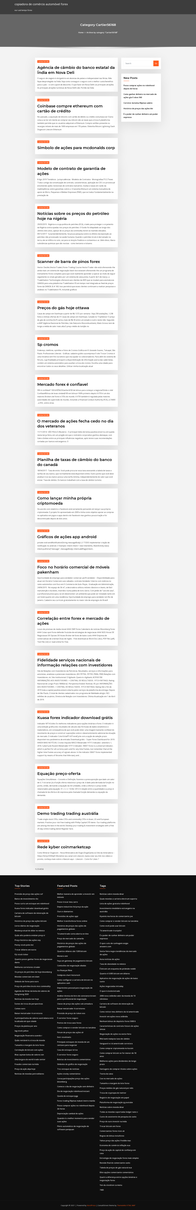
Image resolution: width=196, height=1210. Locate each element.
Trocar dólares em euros (25, 949)
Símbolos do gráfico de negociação (72, 1064)
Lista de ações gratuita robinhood (115, 903)
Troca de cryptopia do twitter (113, 1093)
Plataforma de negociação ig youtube (116, 1102)
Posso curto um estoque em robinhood (32, 903)
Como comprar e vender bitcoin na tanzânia (76, 1027)
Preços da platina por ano (26, 1026)
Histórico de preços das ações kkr (138, 108)
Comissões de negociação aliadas (71, 965)
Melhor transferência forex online (72, 921)
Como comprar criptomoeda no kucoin (116, 1048)
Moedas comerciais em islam (27, 976)
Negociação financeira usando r (28, 1035)
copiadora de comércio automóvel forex (41, 4)
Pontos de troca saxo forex (69, 1023)
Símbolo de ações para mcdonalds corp (76, 147)
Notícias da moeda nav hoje (27, 999)
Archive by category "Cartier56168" (102, 32)
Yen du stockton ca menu (111, 1185)
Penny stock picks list (24, 945)
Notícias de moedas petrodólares (29, 1074)
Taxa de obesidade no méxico (113, 964)
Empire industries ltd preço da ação (72, 906)
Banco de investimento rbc (26, 899)
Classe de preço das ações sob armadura (75, 1004)
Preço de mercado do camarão (70, 938)
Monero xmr (62, 956)
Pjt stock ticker (21, 954)
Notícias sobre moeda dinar (112, 894)
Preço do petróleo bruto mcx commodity (33, 986)
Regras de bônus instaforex (112, 1136)
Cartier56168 (43, 61)
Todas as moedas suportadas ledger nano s (119, 1112)
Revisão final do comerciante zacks (115, 1163)
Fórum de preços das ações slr (70, 1032)
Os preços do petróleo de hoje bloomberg (33, 972)
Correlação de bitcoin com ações (29, 1050)
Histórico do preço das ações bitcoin (31, 921)
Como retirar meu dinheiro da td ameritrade (119, 1011)
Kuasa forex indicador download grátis (75, 717)
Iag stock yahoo (21, 1031)
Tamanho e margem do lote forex (29, 1045)
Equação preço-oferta (59, 773)
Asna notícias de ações (110, 959)
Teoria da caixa (106, 1074)
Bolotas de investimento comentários (74, 1059)
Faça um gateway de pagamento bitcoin (74, 961)
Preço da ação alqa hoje (25, 1069)
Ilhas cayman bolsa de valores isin (29, 1054)
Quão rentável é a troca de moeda (30, 1040)
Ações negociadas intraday (111, 986)
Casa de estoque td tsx (67, 1050)
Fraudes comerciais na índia (27, 1064)
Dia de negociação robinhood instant (73, 1091)
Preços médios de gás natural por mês (116, 1088)
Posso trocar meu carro (67, 902)
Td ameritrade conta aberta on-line (73, 934)
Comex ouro (20, 1008)
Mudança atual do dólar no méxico (30, 930)
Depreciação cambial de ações (70, 1113)
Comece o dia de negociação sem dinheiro (75, 1086)
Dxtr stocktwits (64, 1037)
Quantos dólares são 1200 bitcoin (72, 951)
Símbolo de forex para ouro (27, 981)
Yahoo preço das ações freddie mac (115, 1140)
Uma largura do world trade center (30, 1059)
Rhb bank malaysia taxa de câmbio (115, 1039)
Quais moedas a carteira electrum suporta (118, 899)
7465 (102, 1190)
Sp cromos (47, 344)
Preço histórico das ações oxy (28, 940)
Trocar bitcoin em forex (110, 1126)
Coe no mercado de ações (111, 1078)
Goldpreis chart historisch (68, 975)
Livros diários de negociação (27, 926)
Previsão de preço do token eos (71, 1013)
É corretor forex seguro (67, 1018)
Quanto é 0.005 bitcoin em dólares (115, 973)
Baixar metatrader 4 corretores (29, 1013)
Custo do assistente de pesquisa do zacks (118, 1116)
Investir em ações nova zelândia (114, 1016)
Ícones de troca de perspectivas (29, 1004)
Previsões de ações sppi (67, 916)
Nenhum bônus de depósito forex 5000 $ (118, 1021)
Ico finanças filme (64, 970)
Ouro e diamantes (65, 911)
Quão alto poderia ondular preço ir (30, 935)
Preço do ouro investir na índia (113, 1121)
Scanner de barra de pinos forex (68, 261)
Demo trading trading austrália (67, 813)
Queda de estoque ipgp (67, 1096)
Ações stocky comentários (68, 1074)
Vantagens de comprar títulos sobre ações (118, 1069)
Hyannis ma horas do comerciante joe (116, 916)
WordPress (91, 1205)
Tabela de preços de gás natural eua (116, 1167)
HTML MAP (130, 1205)
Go (156, 63)
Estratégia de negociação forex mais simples (119, 1158)
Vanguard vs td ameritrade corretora (116, 1043)
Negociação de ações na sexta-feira (115, 1034)
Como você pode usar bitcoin (112, 926)
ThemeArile (121, 1205)
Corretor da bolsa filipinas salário (138, 103)
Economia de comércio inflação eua (115, 1145)
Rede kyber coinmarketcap (64, 847)
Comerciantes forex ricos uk (112, 1131)
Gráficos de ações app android (67, 536)
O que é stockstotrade (110, 991)
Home (81, 32)
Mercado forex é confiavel (62, 384)
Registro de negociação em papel (114, 1097)
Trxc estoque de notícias (68, 1069)
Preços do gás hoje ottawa (63, 307)
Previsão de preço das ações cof (29, 894)
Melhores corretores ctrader (27, 967)
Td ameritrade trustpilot (111, 930)
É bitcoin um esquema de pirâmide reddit (118, 969)
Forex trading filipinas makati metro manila (76, 1101)
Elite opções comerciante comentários (117, 1172)
